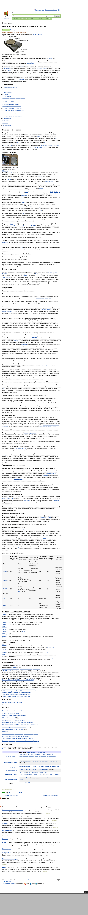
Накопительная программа (50, 795)
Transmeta (5, 839)
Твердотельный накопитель (11, 816)
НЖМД (4, 842)
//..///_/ (17, 692)
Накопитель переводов (11, 795)
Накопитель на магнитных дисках (12, 810)
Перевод (12, 30)
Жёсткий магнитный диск (10, 859)
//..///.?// (17, 694)
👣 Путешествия (7, 881)
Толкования (24, 18)
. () (18, 680)
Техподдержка (25, 879)
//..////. (19, 689)
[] (17, 142)
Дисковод (5, 823)
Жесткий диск (6, 852)
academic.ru (6, 18)
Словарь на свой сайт (51, 9)
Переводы (32, 18)
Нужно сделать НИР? (15, 792)
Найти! (57, 16)
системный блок (7, 830)
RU (58, 9)
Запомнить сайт (39, 9)
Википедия (15, 18)
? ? (20, 734)
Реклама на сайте (32, 879)
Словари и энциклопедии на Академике (26, 13)
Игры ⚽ (48, 18)
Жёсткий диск (6, 849)
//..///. (19, 691)
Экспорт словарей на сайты (8, 883)
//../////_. (21, 669)
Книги (40, 18)
